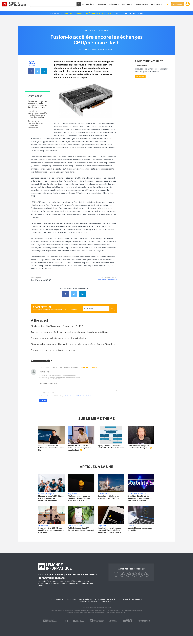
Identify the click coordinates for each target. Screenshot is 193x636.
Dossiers (102, 4)
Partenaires (157, 4)
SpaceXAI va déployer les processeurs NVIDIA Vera (108, 497)
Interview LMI (129, 13)
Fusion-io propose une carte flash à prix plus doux (54, 350)
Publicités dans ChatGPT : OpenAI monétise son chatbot (81, 529)
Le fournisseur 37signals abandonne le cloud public (139, 447)
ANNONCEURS (71, 599)
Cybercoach (107, 13)
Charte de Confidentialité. (54, 379)
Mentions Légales (85, 599)
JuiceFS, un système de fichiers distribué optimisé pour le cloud (79, 448)
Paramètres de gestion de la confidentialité (96, 602)
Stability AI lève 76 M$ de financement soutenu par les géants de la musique (140, 498)
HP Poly (64, 13)
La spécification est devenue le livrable (140, 529)
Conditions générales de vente (129, 599)
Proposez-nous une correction (107, 280)
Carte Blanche (77, 13)
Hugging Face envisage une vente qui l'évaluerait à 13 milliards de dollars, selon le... (110, 530)
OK (112, 308)
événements (114, 4)
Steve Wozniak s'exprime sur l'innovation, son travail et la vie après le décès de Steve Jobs (73, 344)
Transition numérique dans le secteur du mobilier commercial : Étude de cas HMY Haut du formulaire (37, 104)
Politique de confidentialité (72, 396)
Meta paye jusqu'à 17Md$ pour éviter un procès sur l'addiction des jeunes (51, 498)
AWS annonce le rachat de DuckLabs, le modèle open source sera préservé (79, 498)
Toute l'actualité (91, 31)
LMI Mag (140, 13)
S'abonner (177, 4)
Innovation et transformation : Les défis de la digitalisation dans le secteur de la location (37, 114)
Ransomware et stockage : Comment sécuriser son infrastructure (35, 124)
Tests (118, 13)
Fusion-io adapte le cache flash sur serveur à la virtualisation (59, 338)
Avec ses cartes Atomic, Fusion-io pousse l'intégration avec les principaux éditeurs (69, 332)
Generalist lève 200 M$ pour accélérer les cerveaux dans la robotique (51, 530)
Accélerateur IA (93, 13)
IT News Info (76, 581)
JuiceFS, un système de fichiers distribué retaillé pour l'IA (51, 448)
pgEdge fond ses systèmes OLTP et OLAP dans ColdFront (111, 447)
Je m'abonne (140, 76)
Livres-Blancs (142, 4)
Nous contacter (57, 599)
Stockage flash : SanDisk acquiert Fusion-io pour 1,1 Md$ (57, 326)
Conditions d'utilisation (86, 396)
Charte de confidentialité (105, 599)
